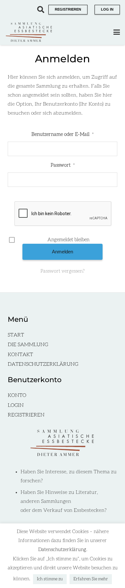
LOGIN (16, 405)
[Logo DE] (29, 32)
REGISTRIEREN (26, 414)
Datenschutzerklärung (62, 549)
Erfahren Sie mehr (90, 579)
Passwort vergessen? (62, 271)
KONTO (17, 395)
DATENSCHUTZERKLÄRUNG (43, 364)
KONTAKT (20, 354)
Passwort (63, 165)
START (16, 335)
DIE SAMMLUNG (28, 344)
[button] (40, 9)
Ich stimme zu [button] (50, 579)
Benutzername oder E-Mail (62, 134)
